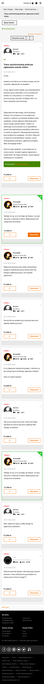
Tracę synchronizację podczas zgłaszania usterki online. (18, 65)
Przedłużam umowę (7, 620)
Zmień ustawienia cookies (20, 660)
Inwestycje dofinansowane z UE (11, 680)
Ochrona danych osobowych (24, 673)
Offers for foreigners (23, 677)
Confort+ (4, 667)
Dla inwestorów (6, 633)
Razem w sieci (6, 660)
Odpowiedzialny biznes (25, 657)
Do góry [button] (6, 607)
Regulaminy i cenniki (8, 623)
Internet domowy (30, 9)
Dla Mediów (5, 636)
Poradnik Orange (14, 667)
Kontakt (24, 633)
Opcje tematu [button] (9, 23)
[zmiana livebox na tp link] (31, 38)
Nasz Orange (8, 9)
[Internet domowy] (18, 38)
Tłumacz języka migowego (27, 664)
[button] (40, 48)
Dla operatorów (6, 631)
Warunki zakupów (34, 670)
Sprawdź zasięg (27, 620)
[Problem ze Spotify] (28, 38)
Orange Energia (26, 667)
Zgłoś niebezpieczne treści (9, 664)
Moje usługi (19, 9)
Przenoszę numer (7, 618)
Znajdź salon (26, 618)
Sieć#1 (14, 657)
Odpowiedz (34, 178)
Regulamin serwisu (21, 670)
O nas (24, 631)
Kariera (24, 636)
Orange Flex (5, 657)
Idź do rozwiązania (36, 34)
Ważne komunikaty (7, 670)
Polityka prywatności (7, 673)
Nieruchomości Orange (8, 677)
